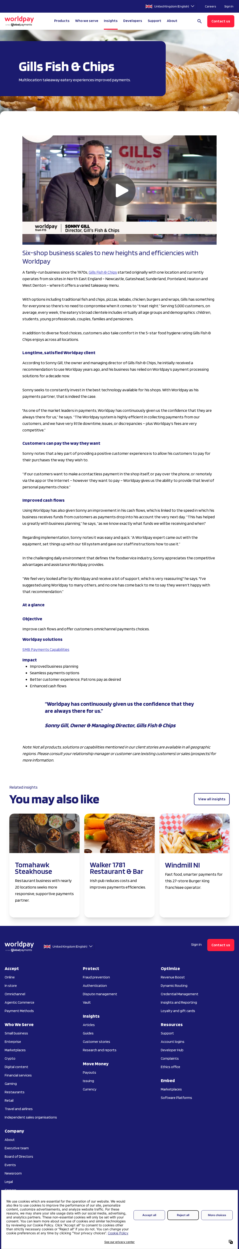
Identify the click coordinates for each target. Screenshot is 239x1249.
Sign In (228, 6)
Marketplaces (15, 1050)
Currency (89, 1089)
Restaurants (15, 1092)
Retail (9, 1100)
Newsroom (13, 1173)
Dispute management (100, 994)
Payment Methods (19, 1011)
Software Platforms (176, 1097)
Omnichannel (15, 994)
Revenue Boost (173, 977)
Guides (88, 1033)
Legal (9, 1181)
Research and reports (99, 1050)
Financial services (18, 1075)
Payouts (89, 1072)
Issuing (88, 1081)
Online (10, 977)
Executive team (17, 1148)
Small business (16, 1033)
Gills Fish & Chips (103, 272)
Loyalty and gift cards (178, 1011)
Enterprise (13, 1041)
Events (10, 1165)
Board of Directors (19, 1156)
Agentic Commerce (19, 1002)
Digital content (16, 1067)
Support (154, 20)
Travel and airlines (19, 1109)
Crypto (10, 1058)
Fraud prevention (96, 977)
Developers (132, 20)
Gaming (11, 1083)
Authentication (95, 985)
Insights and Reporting (179, 1002)
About (10, 1139)
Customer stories (96, 1041)
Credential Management (179, 994)
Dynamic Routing (174, 985)
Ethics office (170, 1067)
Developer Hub (172, 1050)
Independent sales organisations (31, 1117)
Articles (89, 1025)
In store (11, 985)
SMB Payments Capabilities (45, 649)
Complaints (170, 1058)
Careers (210, 6)
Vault (87, 1002)
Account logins (172, 1041)
